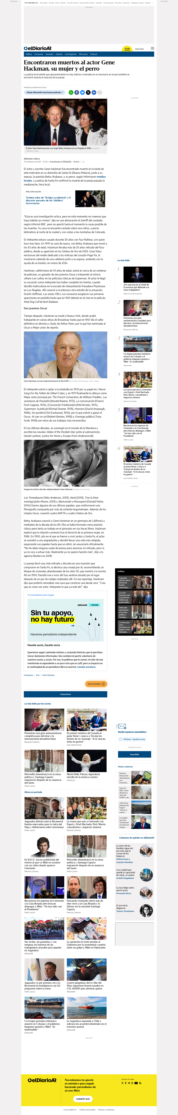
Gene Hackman (48, 675)
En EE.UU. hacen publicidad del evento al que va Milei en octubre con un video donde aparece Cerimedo (42, 864)
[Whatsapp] (71, 92)
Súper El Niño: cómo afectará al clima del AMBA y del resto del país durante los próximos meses (124, 793)
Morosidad (118, 3)
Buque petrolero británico (87, 3)
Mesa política (43, 3)
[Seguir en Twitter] (122, 1083)
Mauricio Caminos (74, 830)
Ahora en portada (33, 792)
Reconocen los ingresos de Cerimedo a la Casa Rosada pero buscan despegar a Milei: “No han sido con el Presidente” (44, 905)
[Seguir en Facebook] (125, 1083)
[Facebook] (76, 92)
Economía (39, 54)
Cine (37, 675)
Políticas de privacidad (87, 1110)
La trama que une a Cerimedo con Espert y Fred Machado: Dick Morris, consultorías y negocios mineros (86, 824)
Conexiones (28, 675)
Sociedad (49, 54)
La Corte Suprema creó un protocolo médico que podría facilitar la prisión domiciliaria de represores (124, 597)
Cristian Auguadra (108, 3)
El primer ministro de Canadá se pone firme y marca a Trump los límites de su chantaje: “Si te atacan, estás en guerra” (86, 737)
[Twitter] (88, 92)
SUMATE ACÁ (83, 1099)
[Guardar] (99, 92)
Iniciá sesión (139, 49)
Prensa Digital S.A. (70, 1110)
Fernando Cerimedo (72, 3)
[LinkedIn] (94, 92)
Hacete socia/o (127, 49)
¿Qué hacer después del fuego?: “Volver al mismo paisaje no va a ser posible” (124, 808)
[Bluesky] (82, 92)
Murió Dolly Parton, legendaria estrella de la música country (83, 776)
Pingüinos (148, 3)
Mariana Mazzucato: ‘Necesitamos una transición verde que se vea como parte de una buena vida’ (124, 778)
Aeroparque (126, 3)
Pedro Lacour (29, 786)
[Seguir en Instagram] (132, 1083)
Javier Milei (99, 3)
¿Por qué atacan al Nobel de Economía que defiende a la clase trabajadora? (136, 287)
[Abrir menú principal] (152, 48)
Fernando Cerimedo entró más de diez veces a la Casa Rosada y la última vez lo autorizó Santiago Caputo (85, 905)
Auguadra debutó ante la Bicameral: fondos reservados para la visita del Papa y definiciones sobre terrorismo (44, 824)
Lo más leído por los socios (37, 703)
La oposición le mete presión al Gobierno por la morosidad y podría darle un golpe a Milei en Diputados (86, 944)
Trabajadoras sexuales (137, 3)
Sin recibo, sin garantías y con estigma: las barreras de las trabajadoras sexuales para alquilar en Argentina (42, 946)
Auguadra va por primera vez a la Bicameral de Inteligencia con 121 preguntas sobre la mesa (42, 985)
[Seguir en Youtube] (136, 1083)
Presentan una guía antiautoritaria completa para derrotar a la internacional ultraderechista (43, 735)
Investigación (70, 54)
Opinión (59, 54)
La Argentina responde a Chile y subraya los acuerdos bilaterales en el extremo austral (87, 1023)
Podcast (93, 54)
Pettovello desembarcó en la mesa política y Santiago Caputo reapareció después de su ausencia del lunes (42, 778)
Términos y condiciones (106, 1110)
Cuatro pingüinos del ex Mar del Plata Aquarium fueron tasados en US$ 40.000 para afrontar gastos (85, 985)
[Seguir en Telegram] (129, 1083)
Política (29, 54)
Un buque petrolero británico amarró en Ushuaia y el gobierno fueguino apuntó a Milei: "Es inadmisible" (137, 357)
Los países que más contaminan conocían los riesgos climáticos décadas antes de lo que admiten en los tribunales (124, 822)
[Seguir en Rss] (140, 1083)
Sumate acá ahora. (86, 666)
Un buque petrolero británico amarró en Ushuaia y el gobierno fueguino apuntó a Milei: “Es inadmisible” (42, 1025)
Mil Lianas (83, 54)
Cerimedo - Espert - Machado (57, 3)
